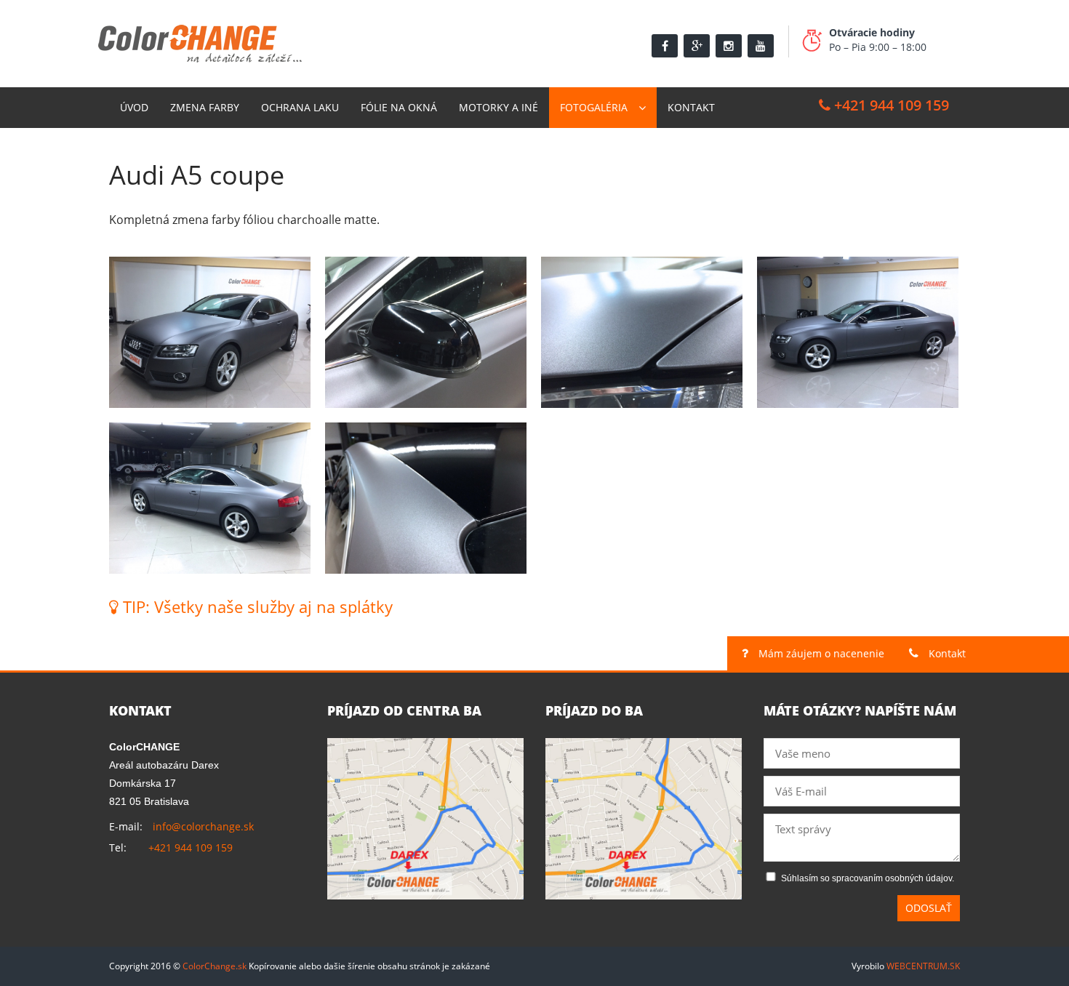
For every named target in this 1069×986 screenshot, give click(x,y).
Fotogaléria (594, 107)
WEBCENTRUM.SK (923, 966)
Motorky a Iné (498, 107)
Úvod (134, 107)
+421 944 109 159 (889, 105)
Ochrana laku (300, 107)
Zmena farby (204, 107)
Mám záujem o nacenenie (820, 653)
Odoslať (928, 908)
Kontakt (691, 107)
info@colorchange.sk (203, 826)
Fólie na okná (399, 107)
